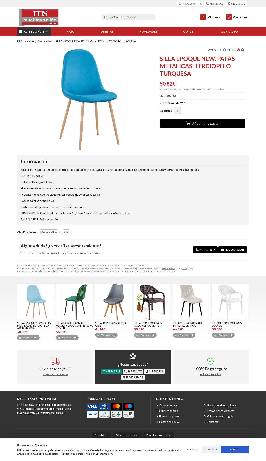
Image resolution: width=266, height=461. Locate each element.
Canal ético (102, 435)
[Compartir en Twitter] (229, 50)
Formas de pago (169, 416)
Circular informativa (158, 435)
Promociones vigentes (220, 410)
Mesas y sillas (168, 268)
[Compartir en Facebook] (224, 50)
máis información (210, 374)
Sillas (184, 268)
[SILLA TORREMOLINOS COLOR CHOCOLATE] (152, 302)
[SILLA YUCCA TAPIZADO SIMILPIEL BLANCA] (191, 302)
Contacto (213, 421)
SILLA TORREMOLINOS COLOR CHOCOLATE (148, 324)
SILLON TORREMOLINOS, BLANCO (227, 324)
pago (187, 89)
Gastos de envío (169, 421)
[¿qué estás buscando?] (128, 17)
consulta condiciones (55, 374)
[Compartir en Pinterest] (238, 50)
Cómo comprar (168, 405)
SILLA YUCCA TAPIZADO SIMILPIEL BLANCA (188, 324)
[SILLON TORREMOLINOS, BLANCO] (230, 302)
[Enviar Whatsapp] (201, 3)
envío (178, 89)
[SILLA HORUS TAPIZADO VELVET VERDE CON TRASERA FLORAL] (74, 302)
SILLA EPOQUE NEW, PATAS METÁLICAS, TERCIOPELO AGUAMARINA (34, 326)
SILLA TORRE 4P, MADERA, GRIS (111, 324)
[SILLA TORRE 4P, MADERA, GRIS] (113, 302)
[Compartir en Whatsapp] (233, 50)
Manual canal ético (127, 435)
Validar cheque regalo (220, 416)
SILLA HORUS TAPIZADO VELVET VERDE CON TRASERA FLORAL (74, 326)
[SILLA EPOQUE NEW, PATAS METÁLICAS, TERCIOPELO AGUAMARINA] (35, 302)
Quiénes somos (168, 410)
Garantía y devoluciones (222, 405)
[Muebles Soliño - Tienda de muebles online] (38, 17)
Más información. (103, 453)
